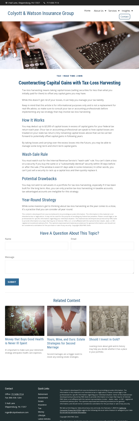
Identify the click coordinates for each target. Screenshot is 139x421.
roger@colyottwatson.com (17, 412)
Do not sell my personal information (73, 412)
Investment (43, 397)
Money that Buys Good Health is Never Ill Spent (24, 341)
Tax (39, 408)
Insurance (42, 404)
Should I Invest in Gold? (104, 339)
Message (9, 257)
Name (8, 238)
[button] (87, 10)
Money (41, 412)
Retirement (43, 394)
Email (73, 238)
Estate (41, 401)
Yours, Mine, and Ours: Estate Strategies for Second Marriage (66, 343)
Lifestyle (41, 415)
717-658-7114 (53, 2)
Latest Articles (44, 419)
